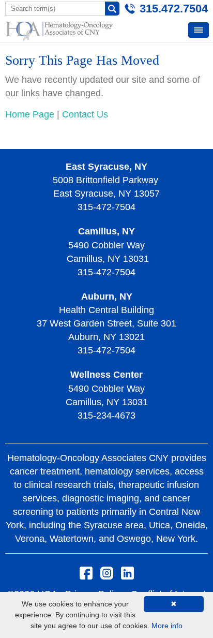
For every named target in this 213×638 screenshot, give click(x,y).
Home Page (29, 114)
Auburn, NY (106, 296)
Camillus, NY (106, 231)
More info (166, 625)
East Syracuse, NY (106, 166)
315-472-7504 (106, 207)
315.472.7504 (174, 8)
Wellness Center (106, 374)
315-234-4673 (106, 415)
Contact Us (85, 114)
